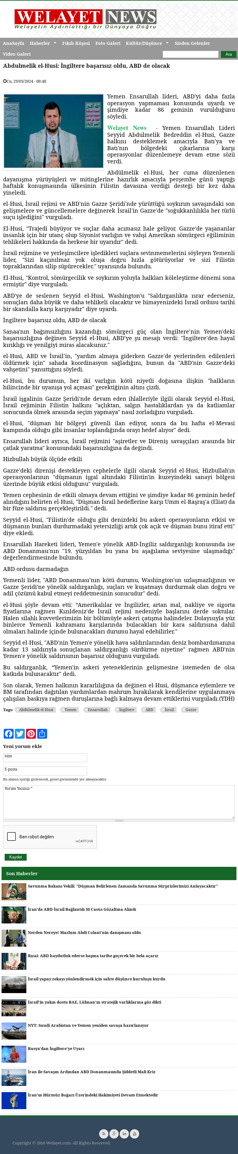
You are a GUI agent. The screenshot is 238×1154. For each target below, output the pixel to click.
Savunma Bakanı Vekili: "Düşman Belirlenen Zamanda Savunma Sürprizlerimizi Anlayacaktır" (123, 886)
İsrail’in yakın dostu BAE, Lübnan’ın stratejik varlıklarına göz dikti (94, 1002)
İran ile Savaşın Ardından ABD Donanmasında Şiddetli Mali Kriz (92, 1071)
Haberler (38, 43)
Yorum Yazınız (19, 788)
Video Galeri (17, 54)
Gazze (191, 709)
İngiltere (126, 709)
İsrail (169, 709)
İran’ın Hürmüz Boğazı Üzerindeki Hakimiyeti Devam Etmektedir (93, 1095)
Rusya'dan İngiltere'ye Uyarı (56, 1048)
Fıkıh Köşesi (76, 43)
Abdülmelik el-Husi (36, 709)
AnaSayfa (13, 43)
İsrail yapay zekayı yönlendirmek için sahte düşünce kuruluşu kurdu (96, 979)
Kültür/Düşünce (142, 43)
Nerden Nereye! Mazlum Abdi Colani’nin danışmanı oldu (84, 932)
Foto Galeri (108, 43)
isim (8, 755)
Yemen (71, 709)
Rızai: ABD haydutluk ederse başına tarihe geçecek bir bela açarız (93, 955)
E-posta (11, 769)
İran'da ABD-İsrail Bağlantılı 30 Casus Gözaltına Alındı (82, 909)
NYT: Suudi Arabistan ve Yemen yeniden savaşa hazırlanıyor (88, 1025)
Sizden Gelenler (192, 43)
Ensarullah (98, 709)
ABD (149, 709)
